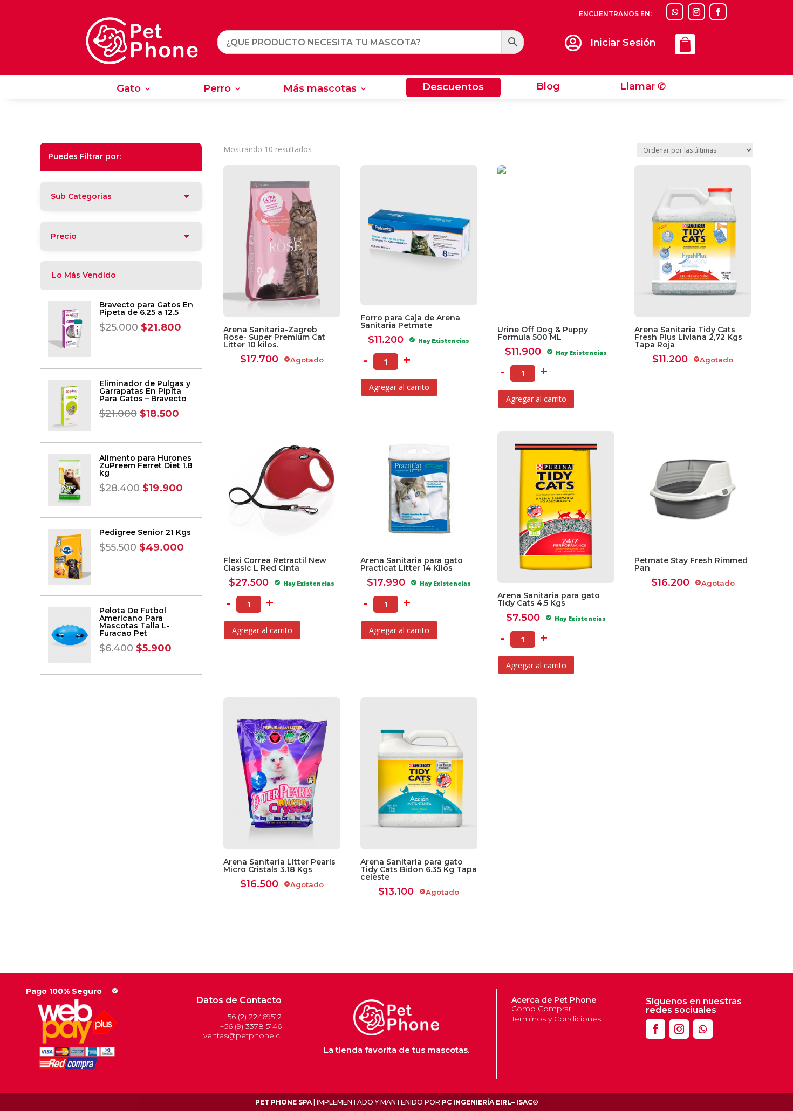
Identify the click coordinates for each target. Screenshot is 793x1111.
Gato (129, 89)
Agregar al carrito (399, 387)
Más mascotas (320, 89)
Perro (217, 89)
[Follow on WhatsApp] (674, 11)
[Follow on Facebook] (718, 11)
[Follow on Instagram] (696, 11)
